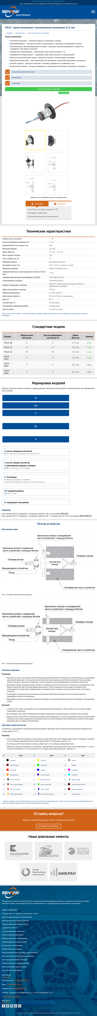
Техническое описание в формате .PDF (43, 209)
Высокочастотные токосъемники (14, 967)
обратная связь (59, 1)
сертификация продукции (42, 1)
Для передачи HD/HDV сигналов (14, 959)
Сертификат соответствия (37, 213)
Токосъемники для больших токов (15, 924)
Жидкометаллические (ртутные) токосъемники (20, 952)
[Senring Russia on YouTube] (11, 1006)
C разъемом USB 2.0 (10, 928)
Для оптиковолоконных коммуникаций (17, 917)
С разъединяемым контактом (13, 931)
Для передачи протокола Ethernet (15, 920)
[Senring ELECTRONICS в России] (16, 11)
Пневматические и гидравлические (15, 963)
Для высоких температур (11, 970)
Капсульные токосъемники (38, 33)
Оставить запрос (48, 826)
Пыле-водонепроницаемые (12, 935)
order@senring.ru (19, 988)
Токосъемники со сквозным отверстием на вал (20, 913)
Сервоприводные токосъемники (14, 942)
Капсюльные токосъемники (12, 945)
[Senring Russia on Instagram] (19, 1006)
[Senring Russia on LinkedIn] (15, 1006)
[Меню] (93, 12)
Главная (9, 33)
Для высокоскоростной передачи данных (18, 956)
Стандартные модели (48, 89)
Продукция (20, 33)
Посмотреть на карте (11, 996)
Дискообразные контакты (12, 949)
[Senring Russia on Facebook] (3, 1006)
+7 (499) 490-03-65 (21, 980)
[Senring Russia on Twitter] (7, 1006)
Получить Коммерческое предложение (43, 216)
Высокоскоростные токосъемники (15, 938)
